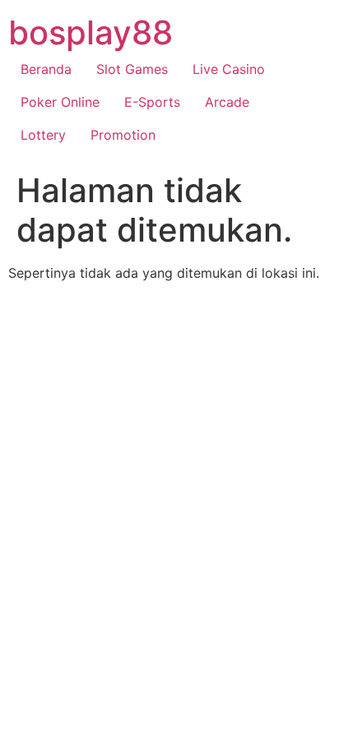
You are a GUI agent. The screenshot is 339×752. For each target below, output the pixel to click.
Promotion (123, 135)
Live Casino (229, 69)
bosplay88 (90, 32)
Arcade (227, 102)
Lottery (43, 135)
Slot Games (132, 69)
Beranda (46, 69)
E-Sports (152, 102)
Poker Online (60, 102)
